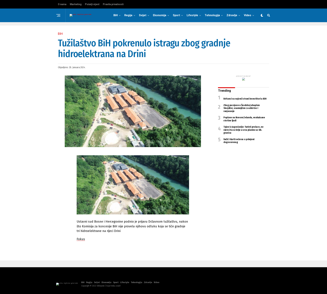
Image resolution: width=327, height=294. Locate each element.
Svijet (142, 15)
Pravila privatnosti (113, 4)
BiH (115, 15)
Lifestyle (192, 15)
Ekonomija (159, 15)
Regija (128, 15)
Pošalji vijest (92, 4)
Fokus (81, 239)
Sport (176, 15)
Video (247, 15)
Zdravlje (232, 15)
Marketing (76, 4)
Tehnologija (212, 15)
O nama (62, 4)
